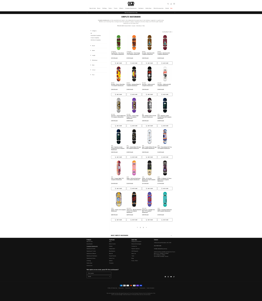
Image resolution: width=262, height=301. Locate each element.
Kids (144, 25)
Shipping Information (136, 241)
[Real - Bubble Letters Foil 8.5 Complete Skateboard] (149, 105)
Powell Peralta (112, 255)
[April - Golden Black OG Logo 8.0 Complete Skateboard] (134, 136)
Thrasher (111, 263)
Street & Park (127, 25)
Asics (110, 241)
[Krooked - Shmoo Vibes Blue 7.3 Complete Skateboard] (118, 73)
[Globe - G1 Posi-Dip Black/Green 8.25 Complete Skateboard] (149, 167)
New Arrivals (90, 241)
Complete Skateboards (92, 246)
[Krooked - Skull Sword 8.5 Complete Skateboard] (149, 42)
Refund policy (121, 288)
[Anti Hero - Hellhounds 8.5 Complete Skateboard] (149, 73)
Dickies (110, 246)
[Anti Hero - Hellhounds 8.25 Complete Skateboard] (165, 73)
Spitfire (111, 260)
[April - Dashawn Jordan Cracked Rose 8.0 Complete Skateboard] (118, 136)
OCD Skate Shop (114, 288)
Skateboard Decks (91, 248)
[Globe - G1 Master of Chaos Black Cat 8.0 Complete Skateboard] (165, 167)
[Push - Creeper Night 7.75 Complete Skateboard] (118, 167)
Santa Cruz (111, 258)
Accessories (89, 265)
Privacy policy (127, 288)
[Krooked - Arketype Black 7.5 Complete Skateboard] (134, 73)
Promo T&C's (135, 260)
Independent (112, 248)
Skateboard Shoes (91, 258)
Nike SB (111, 253)
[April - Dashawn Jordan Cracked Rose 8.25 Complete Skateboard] (165, 105)
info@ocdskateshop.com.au (160, 248)
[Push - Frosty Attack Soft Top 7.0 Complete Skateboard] (165, 136)
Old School (139, 25)
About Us (134, 253)
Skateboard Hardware (92, 255)
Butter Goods (112, 243)
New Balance (112, 251)
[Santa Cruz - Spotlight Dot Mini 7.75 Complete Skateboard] (149, 199)
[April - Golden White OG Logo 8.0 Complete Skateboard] (149, 136)
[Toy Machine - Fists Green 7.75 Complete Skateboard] (118, 42)
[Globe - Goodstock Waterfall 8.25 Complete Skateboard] (165, 199)
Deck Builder (90, 243)
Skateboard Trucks (91, 251)
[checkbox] (98, 33)
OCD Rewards (135, 251)
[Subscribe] (109, 276)
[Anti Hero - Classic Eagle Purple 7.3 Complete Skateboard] (134, 105)
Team (133, 255)
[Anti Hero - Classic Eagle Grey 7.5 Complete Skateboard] (118, 105)
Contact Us (134, 246)
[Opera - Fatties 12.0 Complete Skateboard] (118, 199)
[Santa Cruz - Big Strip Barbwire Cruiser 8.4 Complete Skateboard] (134, 199)
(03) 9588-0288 (157, 245)
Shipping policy (142, 288)
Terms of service (135, 288)
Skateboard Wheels (91, 253)
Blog (133, 258)
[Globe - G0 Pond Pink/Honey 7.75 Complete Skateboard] (134, 167)
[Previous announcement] (87, 12)
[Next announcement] (174, 12)
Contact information (150, 288)
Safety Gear (89, 263)
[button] (99, 8)
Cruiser (133, 25)
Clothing (89, 260)
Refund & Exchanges (136, 243)
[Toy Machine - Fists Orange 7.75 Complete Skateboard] (134, 42)
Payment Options (136, 248)
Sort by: (166, 31)
